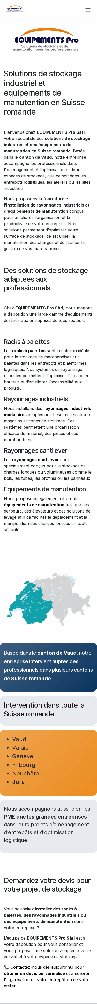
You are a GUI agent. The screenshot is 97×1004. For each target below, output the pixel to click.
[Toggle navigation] (88, 9)
